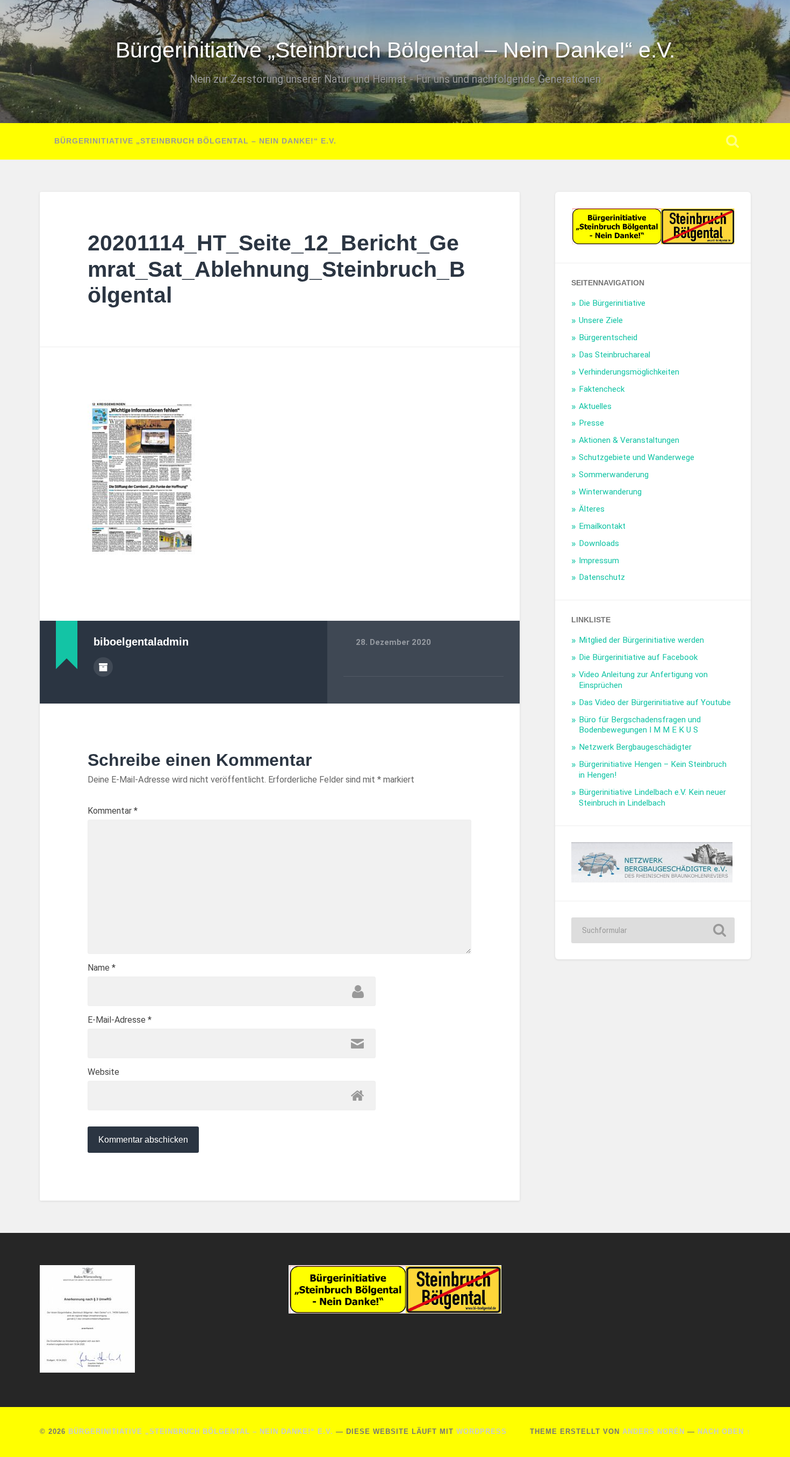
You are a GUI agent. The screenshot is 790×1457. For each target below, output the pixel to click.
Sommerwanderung (614, 474)
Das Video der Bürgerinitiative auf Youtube (655, 702)
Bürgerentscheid (608, 337)
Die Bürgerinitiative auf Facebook (638, 657)
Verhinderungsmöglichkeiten (629, 372)
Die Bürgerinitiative (612, 303)
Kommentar (113, 811)
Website (103, 1072)
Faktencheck (601, 389)
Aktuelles (595, 406)
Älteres (592, 509)
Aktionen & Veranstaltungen (629, 440)
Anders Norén (653, 1431)
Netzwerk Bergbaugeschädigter (635, 747)
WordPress (481, 1431)
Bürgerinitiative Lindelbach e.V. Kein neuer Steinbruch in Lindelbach (652, 797)
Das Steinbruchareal (614, 355)
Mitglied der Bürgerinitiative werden (641, 640)
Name (102, 968)
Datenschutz (602, 577)
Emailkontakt (602, 526)
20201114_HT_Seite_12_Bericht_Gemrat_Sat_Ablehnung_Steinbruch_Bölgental (276, 269)
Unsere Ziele (601, 320)
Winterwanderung (610, 492)
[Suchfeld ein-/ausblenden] (732, 141)
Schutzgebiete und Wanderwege (636, 457)
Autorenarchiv (103, 667)
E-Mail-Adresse (120, 1020)
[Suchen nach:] (653, 930)
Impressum (599, 560)
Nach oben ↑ (724, 1431)
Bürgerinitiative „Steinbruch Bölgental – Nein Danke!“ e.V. (395, 50)
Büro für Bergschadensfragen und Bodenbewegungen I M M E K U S (640, 725)
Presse (591, 423)
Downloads (599, 543)
